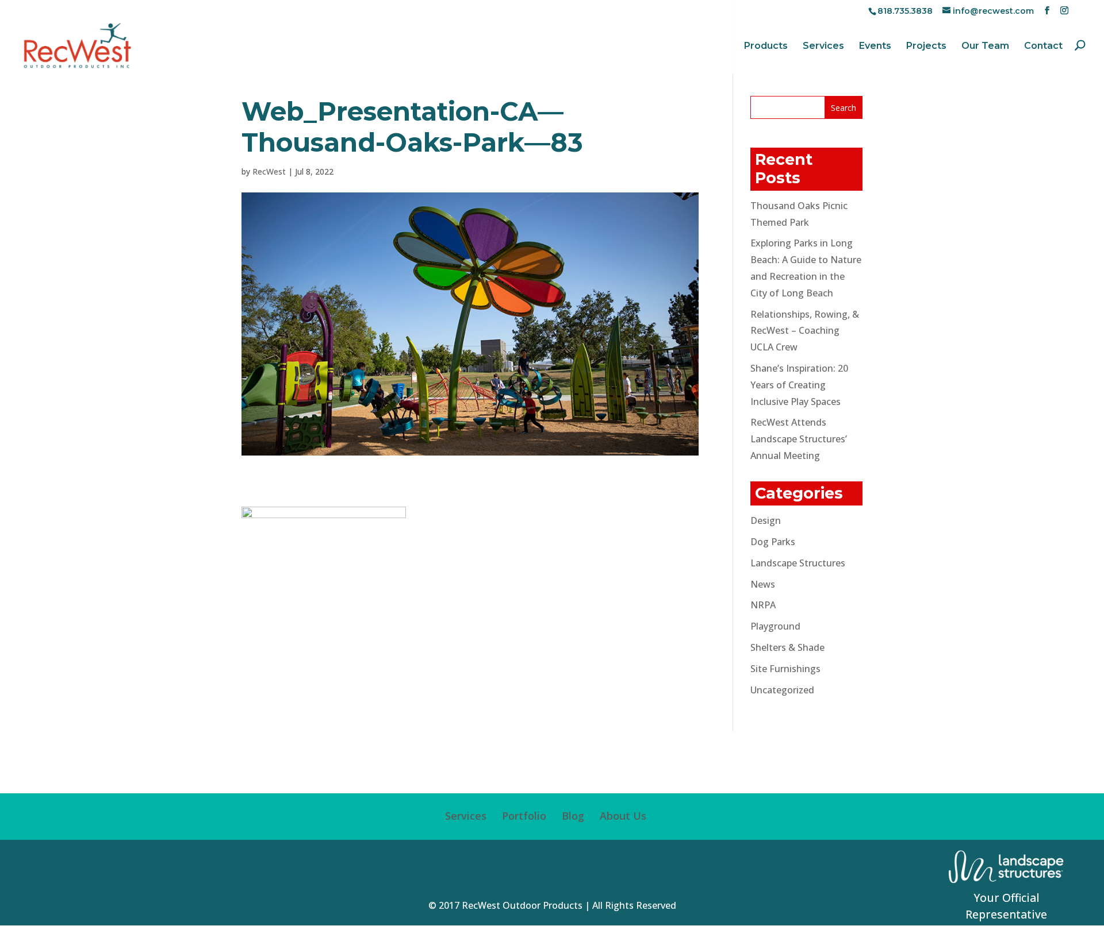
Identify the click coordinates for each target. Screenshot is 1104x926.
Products (766, 46)
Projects (926, 46)
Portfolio (524, 816)
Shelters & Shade (787, 647)
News (762, 584)
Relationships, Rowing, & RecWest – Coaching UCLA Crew (804, 331)
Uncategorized (782, 690)
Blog (573, 816)
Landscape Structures (797, 563)
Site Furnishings (785, 668)
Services (823, 46)
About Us (623, 816)
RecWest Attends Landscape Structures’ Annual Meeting (798, 439)
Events (875, 46)
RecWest (269, 171)
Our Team (985, 46)
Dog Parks (772, 541)
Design (765, 520)
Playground (775, 626)
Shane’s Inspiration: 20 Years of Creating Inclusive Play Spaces (799, 385)
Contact (1043, 46)
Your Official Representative (1006, 906)
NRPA (763, 605)
